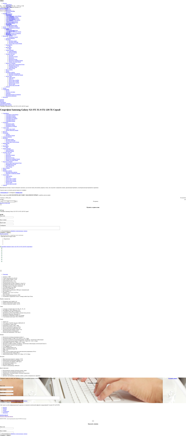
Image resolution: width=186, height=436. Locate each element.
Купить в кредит (4, 233)
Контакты (5, 36)
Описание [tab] (5, 274)
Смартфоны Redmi (10, 121)
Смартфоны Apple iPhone (12, 114)
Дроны (7, 21)
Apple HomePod (12, 51)
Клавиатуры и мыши (14, 82)
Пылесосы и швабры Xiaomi (16, 60)
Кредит (7, 29)
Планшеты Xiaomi (10, 125)
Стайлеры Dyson (13, 67)
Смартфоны (9, 4)
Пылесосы (11, 58)
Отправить (3, 232)
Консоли (8, 8)
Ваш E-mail (3, 222)
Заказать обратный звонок (6, 416)
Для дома (11, 55)
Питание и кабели (10, 23)
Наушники (8, 9)
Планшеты (8, 6)
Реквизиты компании (11, 34)
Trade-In (8, 25)
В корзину (95, 201)
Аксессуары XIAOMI (14, 85)
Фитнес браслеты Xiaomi (12, 130)
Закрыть (8, 232)
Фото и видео (9, 20)
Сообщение (3, 225)
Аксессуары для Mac (14, 81)
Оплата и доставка (10, 30)
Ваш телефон (3, 219)
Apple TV (11, 78)
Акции (4, 26)
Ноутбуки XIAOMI (13, 42)
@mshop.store (18, 192)
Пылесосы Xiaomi (13, 56)
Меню (2, 0)
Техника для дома (10, 17)
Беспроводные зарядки (14, 73)
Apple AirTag (12, 77)
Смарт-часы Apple (10, 129)
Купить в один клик (5, 203)
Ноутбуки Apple (13, 41)
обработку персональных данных (19, 231)
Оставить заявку (172, 378)
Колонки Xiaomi (13, 52)
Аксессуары (9, 24)
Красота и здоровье (10, 19)
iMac (10, 48)
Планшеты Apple (10, 123)
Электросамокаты (10, 11)
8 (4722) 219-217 (4, 415)
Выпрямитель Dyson (14, 65)
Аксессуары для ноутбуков (15, 43)
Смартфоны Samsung (11, 117)
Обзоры (5, 408)
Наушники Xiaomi (13, 37)
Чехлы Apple (12, 84)
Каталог (5, 3)
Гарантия (8, 32)
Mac (10, 46)
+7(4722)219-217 (4, 192)
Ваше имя (2, 215)
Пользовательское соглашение (13, 33)
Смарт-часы (9, 7)
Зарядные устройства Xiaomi (16, 75)
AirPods (8, 134)
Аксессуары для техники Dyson (16, 64)
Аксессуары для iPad (14, 80)
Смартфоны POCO (10, 119)
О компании (6, 28)
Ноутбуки (8, 12)
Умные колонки (10, 16)
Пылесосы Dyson (13, 59)
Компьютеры (9, 13)
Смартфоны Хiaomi (10, 116)
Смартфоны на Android (11, 118)
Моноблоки (9, 15)
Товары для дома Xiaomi (15, 61)
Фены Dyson (12, 68)
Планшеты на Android (11, 126)
